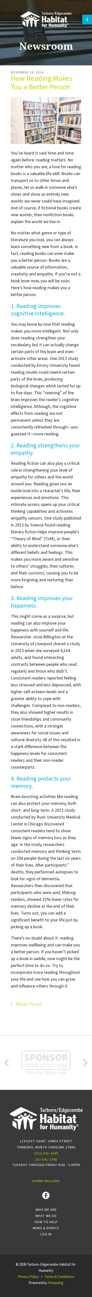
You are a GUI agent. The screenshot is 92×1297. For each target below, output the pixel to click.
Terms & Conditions (59, 1276)
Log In (46, 1234)
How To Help (46, 1222)
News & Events (46, 1228)
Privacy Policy (28, 1276)
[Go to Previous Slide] (7, 1063)
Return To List (28, 1004)
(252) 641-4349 (46, 1153)
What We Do (46, 1216)
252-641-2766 (46, 1159)
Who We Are (46, 1209)
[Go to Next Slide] (85, 1063)
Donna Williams (46, 1181)
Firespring (55, 1282)
